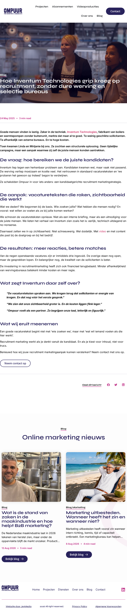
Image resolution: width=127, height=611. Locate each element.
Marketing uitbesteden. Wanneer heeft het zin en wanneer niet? (95, 517)
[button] (3, 75)
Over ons (77, 589)
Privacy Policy (79, 606)
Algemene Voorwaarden (108, 606)
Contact (100, 589)
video (102, 231)
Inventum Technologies (82, 132)
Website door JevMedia (19, 606)
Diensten (63, 589)
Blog (89, 589)
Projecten (49, 589)
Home (36, 589)
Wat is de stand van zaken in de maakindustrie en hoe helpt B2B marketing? (27, 519)
